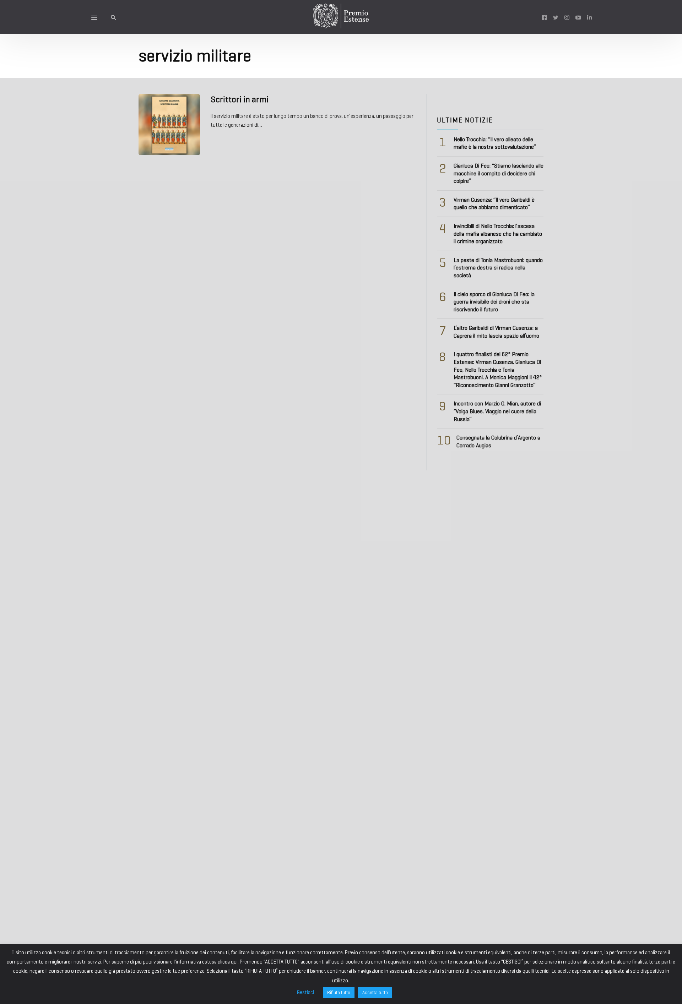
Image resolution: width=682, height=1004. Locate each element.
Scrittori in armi (240, 99)
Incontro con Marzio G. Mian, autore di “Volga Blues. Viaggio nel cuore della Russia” (497, 411)
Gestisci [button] (305, 992)
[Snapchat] (589, 17)
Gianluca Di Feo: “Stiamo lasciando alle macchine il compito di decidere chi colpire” (498, 173)
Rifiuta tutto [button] (338, 992)
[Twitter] (555, 17)
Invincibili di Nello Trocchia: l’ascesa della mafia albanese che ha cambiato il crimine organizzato (498, 234)
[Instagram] (567, 17)
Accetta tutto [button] (375, 992)
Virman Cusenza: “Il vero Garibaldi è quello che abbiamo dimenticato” (494, 203)
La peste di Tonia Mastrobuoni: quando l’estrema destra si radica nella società (498, 268)
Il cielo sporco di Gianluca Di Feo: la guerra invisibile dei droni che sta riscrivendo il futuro (494, 302)
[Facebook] (544, 17)
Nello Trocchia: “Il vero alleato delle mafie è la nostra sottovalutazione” (495, 143)
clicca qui (228, 962)
